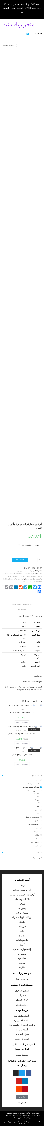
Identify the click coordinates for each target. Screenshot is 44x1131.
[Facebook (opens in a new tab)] (28, 15)
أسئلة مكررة (22, 1029)
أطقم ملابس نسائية (33, 783)
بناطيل (37, 810)
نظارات (37, 803)
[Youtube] (19, 1081)
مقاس (37, 545)
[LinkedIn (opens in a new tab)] (18, 15)
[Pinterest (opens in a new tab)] (25, 15)
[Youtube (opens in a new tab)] (15, 15)
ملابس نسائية (27, 582)
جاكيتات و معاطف (33, 824)
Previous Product (8, 45)
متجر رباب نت (18, 24)
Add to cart (20, 560)
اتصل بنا (22, 1102)
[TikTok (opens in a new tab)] (12, 15)
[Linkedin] (25, 1081)
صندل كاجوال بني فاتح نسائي (22, 754)
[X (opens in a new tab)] (31, 15)
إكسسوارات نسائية (33, 791)
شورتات (36, 831)
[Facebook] (28, 1073)
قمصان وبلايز (35, 842)
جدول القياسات (22, 1034)
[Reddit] (19, 1089)
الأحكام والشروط (22, 1015)
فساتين (36, 839)
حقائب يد (37, 794)
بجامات (37, 806)
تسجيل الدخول (22, 990)
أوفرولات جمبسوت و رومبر (25, 571)
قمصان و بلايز (22, 912)
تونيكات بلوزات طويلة (22, 731)
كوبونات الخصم (22, 1038)
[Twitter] (22, 1073)
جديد (37, 828)
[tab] (22, 604)
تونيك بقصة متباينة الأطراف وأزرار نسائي (22, 733)
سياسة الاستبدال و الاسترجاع (22, 1025)
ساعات (37, 797)
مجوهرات (37, 800)
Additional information (22, 604)
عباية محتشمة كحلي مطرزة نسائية (22, 712)
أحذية (22, 752)
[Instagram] (16, 1073)
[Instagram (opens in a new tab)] (21, 15)
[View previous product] (15, 45)
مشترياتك (22, 995)
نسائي (20, 582)
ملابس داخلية (35, 846)
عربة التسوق (22, 999)
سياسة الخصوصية (22, 1020)
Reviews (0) (22, 609)
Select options (22, 722)
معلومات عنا (22, 979)
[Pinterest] (25, 1089)
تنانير (37, 813)
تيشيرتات (36, 821)
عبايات (22, 709)
